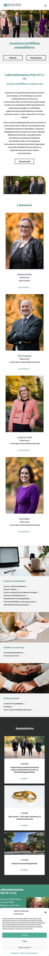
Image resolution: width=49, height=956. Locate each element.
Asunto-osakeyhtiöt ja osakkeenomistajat (20, 592)
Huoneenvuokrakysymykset (15, 595)
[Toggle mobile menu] (45, 6)
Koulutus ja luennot (11, 656)
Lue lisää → (24, 778)
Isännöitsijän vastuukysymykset (16, 605)
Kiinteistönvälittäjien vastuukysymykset (20, 601)
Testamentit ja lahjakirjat (13, 703)
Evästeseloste (14, 953)
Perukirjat (8, 706)
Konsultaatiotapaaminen (13, 652)
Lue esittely (23, 287)
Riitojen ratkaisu (10, 589)
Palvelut (13, 58)
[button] (45, 912)
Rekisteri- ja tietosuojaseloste (28, 953)
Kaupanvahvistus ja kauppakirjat (16, 598)
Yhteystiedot (36, 58)
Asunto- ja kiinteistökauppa (15, 586)
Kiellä (25, 941)
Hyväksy (24, 935)
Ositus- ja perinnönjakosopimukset (18, 710)
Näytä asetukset (24, 947)
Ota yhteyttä (24, 161)
